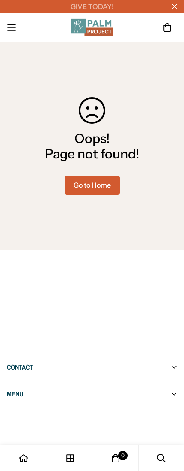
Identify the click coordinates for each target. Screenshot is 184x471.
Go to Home (92, 185)
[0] (115, 458)
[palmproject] (92, 27)
